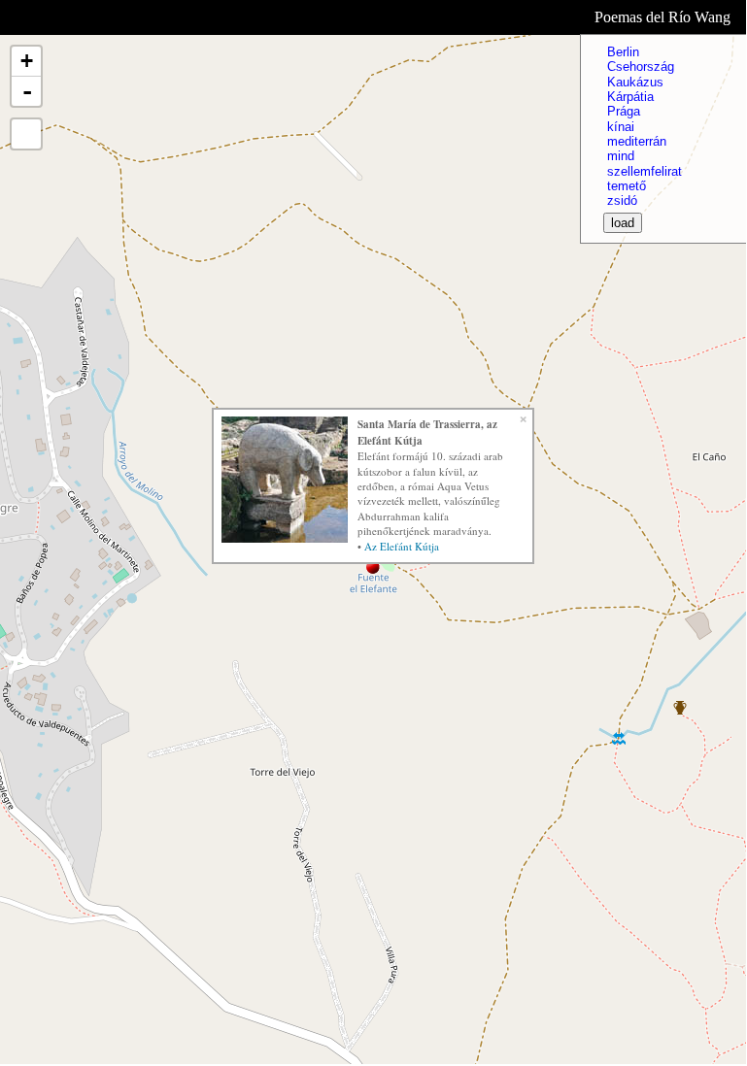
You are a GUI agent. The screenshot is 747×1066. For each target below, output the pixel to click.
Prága (623, 111)
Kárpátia (630, 96)
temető (626, 186)
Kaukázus (635, 82)
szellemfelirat (644, 171)
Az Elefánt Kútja (401, 546)
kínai (620, 126)
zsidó (622, 200)
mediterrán (636, 141)
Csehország (640, 66)
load (622, 223)
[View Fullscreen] (26, 134)
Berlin (623, 52)
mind (620, 156)
